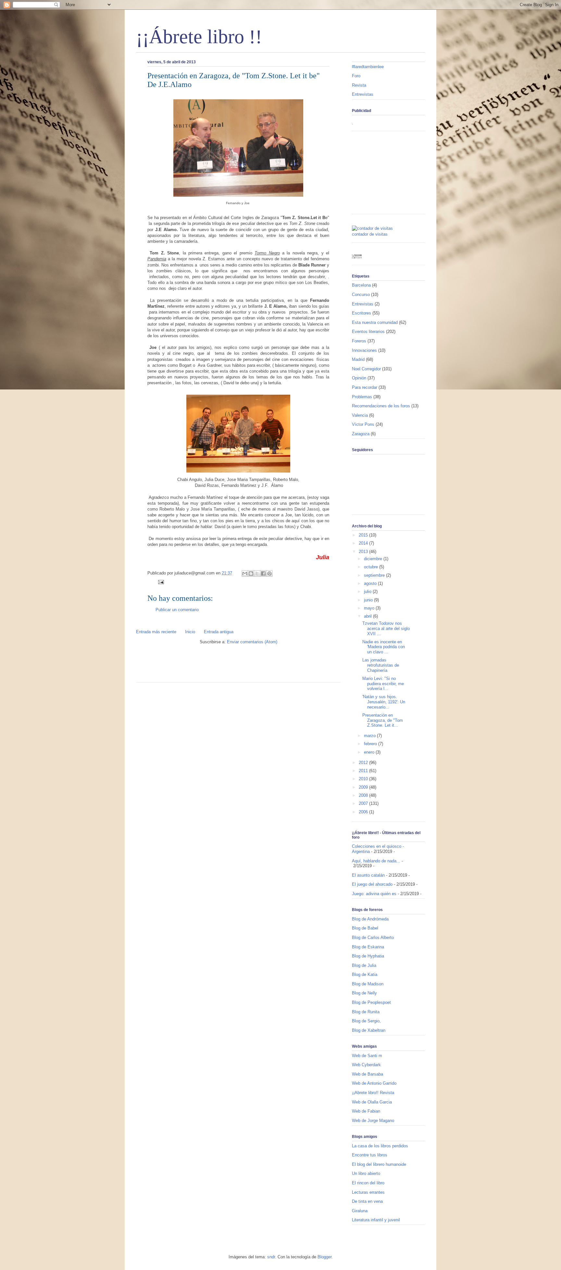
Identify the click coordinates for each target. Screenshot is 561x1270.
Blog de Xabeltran (368, 1030)
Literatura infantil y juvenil (376, 1219)
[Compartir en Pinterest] (269, 573)
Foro (356, 75)
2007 (364, 803)
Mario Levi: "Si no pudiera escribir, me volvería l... (383, 683)
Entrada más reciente (156, 631)
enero (370, 752)
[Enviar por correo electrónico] (245, 573)
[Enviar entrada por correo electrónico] (160, 581)
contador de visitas (370, 234)
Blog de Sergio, (366, 1020)
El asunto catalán (368, 875)
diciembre (373, 558)
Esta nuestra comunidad (375, 322)
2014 (364, 543)
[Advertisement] (212, 666)
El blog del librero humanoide (379, 1164)
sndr (271, 1256)
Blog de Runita (366, 1011)
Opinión (359, 378)
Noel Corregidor (366, 368)
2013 (364, 551)
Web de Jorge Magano (373, 1120)
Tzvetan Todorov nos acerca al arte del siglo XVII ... (386, 628)
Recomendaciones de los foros (381, 405)
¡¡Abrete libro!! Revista (373, 1092)
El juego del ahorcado (372, 884)
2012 (364, 762)
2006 (364, 811)
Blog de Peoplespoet (371, 1002)
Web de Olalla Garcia (372, 1102)
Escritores (361, 313)
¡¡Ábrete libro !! (199, 36)
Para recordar (364, 387)
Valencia (360, 415)
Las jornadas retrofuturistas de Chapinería (380, 665)
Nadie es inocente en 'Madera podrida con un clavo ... (383, 646)
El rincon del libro (368, 1182)
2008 (364, 795)
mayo (370, 608)
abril (368, 616)
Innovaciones (364, 350)
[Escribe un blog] (251, 573)
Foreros (359, 341)
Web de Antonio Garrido (374, 1083)
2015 (364, 535)
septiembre (375, 575)
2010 (364, 778)
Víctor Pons (363, 424)
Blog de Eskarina (368, 946)
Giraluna (360, 1210)
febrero (371, 743)
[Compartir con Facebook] (263, 573)
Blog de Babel (365, 928)
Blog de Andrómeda (370, 919)
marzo (370, 735)
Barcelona (361, 285)
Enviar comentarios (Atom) (252, 641)
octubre (371, 566)
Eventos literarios (368, 331)
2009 (364, 787)
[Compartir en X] (257, 573)
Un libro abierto (366, 1173)
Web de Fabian (366, 1111)
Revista (359, 85)
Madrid (358, 359)
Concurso (361, 294)
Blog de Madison (367, 983)
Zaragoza (360, 433)
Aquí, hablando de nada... (376, 860)
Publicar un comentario (177, 609)
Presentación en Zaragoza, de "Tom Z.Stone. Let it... (382, 720)
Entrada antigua (218, 631)
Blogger (324, 1256)
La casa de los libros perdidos (380, 1145)
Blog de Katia (364, 974)
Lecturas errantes (368, 1192)
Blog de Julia (364, 965)
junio (369, 600)
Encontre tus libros (369, 1155)
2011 (364, 770)
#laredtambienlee (368, 66)
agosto (371, 583)
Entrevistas (362, 94)
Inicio (190, 631)
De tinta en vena (367, 1201)
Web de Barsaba (367, 1074)
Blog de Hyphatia (368, 956)
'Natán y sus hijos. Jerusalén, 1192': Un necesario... (383, 701)
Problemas (362, 396)
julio (368, 591)
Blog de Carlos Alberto (373, 937)
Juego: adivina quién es (374, 893)
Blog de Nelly (364, 993)
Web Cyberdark (366, 1064)
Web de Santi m (367, 1055)
